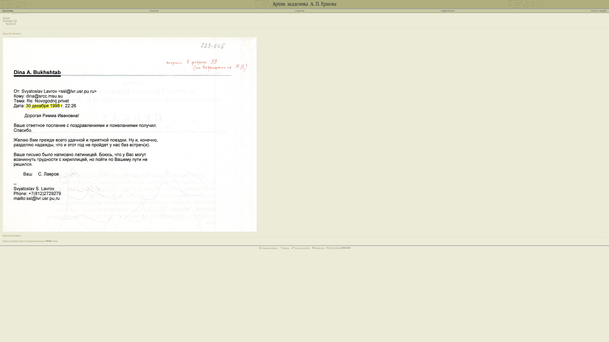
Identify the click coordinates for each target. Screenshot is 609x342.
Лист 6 (12, 23)
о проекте (300, 11)
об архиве (154, 11)
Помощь (285, 248)
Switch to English (598, 11)
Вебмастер (320, 248)
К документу (15, 33)
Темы (55, 241)
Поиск (22, 241)
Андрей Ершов (448, 11)
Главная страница (270, 248)
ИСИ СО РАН (334, 248)
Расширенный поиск (35, 241)
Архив (6, 17)
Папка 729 (11, 20)
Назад (5, 33)
